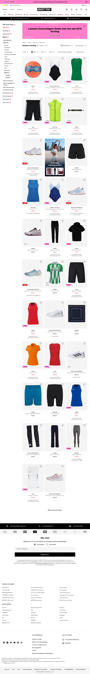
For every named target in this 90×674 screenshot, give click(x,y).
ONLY (61, 617)
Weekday (62, 615)
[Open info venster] (86, 2)
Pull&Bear (33, 620)
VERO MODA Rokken (7, 592)
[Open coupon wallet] (67, 9)
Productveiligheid (80, 669)
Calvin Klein (63, 610)
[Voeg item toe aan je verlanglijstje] (41, 58)
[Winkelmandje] (86, 9)
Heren (12, 9)
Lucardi (4, 620)
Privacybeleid (33, 561)
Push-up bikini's (35, 595)
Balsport (42, 42)
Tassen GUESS (6, 590)
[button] (67, 45)
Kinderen (20, 9)
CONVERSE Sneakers (7, 595)
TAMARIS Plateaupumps (37, 590)
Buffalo (33, 617)
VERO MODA (34, 615)
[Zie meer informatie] (33, 94)
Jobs (18, 669)
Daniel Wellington (7, 610)
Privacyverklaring (27, 669)
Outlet (6, 5)
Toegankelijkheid (68, 669)
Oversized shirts (64, 597)
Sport (29, 42)
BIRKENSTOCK (6, 623)
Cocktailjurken (63, 590)
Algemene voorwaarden (40, 669)
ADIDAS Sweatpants (36, 600)
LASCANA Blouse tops (8, 597)
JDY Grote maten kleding (37, 592)
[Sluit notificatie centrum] (76, 9)
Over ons (7, 669)
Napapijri (33, 612)
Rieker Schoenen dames (66, 600)
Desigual (62, 607)
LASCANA (4, 612)
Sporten (35, 42)
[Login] (71, 9)
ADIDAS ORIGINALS (36, 623)
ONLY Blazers (5, 587)
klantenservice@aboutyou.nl (44, 563)
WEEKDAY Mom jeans (8, 600)
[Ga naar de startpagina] (11, 636)
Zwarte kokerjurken (65, 592)
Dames (5, 9)
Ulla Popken (5, 615)
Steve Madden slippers (37, 587)
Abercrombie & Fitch (36, 607)
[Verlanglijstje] (81, 9)
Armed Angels (63, 612)
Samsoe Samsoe (64, 620)
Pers (13, 669)
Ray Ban (4, 607)
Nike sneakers (63, 587)
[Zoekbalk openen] (85, 14)
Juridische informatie (55, 669)
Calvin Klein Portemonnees (67, 595)
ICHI (3, 617)
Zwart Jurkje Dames (36, 597)
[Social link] (4, 643)
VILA (32, 610)
